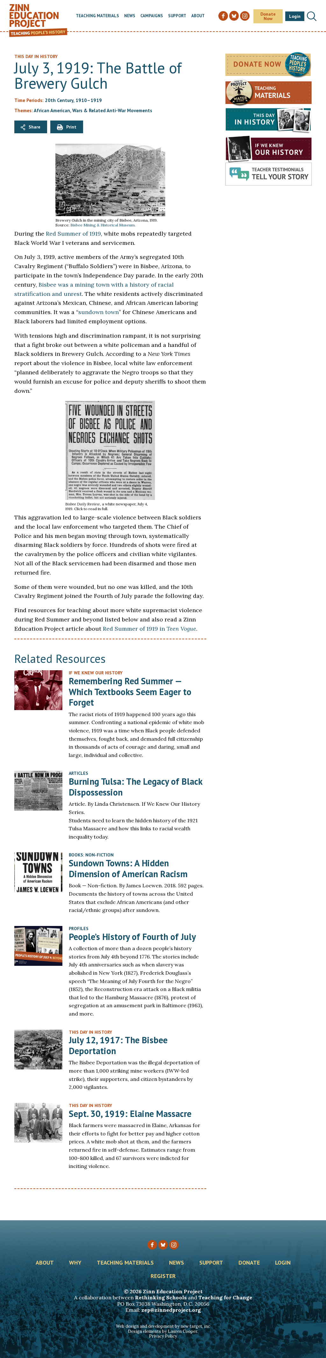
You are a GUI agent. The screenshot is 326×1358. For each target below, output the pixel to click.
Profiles (79, 928)
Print (71, 127)
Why (75, 1263)
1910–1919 (88, 100)
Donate (249, 1263)
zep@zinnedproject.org (171, 1310)
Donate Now (268, 16)
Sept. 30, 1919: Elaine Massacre (130, 1113)
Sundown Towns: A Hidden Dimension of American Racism (128, 868)
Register (163, 1276)
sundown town (98, 312)
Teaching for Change (225, 1297)
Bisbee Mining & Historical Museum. (103, 225)
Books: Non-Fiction (91, 855)
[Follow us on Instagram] (174, 1245)
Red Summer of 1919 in (149, 628)
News (129, 16)
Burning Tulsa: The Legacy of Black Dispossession (135, 786)
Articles (78, 773)
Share (34, 127)
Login (295, 16)
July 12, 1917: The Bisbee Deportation (118, 1045)
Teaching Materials (97, 16)
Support (177, 16)
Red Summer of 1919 (73, 233)
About (198, 16)
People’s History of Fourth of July (132, 937)
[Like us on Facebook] (152, 1245)
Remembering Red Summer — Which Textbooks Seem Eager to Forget (130, 691)
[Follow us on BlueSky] (163, 1245)
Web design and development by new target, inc (163, 1326)
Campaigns (151, 16)
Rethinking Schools (161, 1297)
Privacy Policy (163, 1336)
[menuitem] (97, 16)
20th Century (59, 100)
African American (52, 110)
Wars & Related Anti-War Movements (112, 110)
